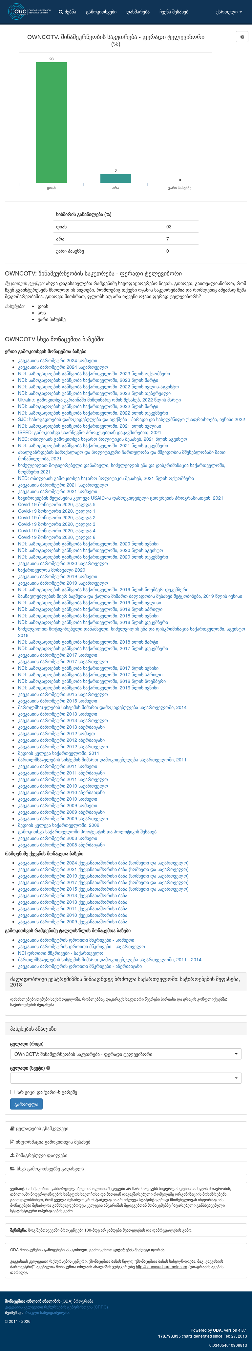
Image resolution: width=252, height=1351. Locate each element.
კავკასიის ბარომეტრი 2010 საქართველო (63, 785)
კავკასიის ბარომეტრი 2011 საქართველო (63, 779)
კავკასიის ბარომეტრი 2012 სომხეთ (56, 733)
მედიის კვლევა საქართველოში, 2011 (58, 753)
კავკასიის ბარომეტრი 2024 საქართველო (63, 367)
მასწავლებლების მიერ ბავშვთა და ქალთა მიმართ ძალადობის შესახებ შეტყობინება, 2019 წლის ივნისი (130, 596)
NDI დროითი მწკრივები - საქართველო (60, 953)
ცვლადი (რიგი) (27, 1043)
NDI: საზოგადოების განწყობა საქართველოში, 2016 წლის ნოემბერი (92, 681)
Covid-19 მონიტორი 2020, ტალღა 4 (56, 530)
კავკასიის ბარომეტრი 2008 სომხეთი (57, 838)
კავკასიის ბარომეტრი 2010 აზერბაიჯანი (61, 792)
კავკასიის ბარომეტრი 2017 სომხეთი (57, 654)
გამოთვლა (26, 1104)
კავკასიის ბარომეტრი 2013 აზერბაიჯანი (61, 726)
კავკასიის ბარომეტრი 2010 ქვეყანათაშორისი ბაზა (72, 915)
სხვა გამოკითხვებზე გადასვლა (50, 1168)
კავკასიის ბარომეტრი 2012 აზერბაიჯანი (61, 740)
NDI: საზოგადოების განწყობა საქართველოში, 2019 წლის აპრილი (90, 609)
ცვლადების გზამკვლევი (42, 1128)
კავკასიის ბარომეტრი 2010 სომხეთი (57, 798)
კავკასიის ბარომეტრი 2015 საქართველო (63, 694)
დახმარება (138, 11)
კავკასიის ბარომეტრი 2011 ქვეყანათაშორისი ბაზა (72, 908)
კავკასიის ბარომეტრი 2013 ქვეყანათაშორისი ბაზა (72, 895)
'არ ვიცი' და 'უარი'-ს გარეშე (47, 1092)
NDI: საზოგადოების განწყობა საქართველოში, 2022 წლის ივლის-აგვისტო (98, 386)
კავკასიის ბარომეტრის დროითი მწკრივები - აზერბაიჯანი (80, 966)
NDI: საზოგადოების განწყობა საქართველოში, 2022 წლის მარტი (88, 406)
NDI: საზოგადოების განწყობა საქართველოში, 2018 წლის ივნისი (88, 615)
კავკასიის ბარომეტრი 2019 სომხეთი (57, 576)
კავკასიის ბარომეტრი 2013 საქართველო (63, 720)
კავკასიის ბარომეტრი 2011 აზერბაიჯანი (61, 772)
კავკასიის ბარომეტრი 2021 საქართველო (63, 484)
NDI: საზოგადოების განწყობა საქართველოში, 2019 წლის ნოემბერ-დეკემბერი (103, 589)
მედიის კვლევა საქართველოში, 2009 (58, 825)
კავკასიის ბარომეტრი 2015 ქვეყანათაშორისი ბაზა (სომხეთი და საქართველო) (103, 888)
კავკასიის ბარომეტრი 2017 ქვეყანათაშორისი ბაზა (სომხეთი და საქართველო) (103, 882)
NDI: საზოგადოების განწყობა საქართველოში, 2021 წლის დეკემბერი (93, 445)
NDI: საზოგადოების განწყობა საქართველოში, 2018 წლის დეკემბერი (93, 622)
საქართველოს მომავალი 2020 (51, 569)
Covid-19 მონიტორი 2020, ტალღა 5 (56, 504)
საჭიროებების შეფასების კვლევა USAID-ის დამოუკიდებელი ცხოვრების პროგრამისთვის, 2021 (120, 497)
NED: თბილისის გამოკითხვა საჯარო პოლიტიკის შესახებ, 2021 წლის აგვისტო (102, 439)
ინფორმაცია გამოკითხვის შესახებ (53, 1141)
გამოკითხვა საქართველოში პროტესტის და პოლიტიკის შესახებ (87, 831)
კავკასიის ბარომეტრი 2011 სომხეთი (57, 766)
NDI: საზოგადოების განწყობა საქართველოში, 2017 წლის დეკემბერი (93, 648)
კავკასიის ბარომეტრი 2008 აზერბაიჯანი (61, 844)
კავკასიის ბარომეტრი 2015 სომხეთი (57, 700)
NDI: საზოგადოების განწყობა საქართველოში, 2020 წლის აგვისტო (90, 550)
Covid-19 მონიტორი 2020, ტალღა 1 (56, 510)
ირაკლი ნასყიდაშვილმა (46, 1312)
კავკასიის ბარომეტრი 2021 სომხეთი (57, 491)
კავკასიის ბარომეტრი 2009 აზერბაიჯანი (61, 812)
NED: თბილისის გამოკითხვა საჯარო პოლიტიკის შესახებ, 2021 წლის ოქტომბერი (106, 478)
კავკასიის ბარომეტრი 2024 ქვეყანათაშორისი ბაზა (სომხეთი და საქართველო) (103, 862)
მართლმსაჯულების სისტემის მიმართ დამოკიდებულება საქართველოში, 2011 (102, 759)
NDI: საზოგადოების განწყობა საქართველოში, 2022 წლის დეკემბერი (93, 412)
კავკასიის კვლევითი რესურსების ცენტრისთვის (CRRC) (56, 1306)
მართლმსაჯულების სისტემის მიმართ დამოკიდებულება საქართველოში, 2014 (102, 707)
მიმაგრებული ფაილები (41, 1155)
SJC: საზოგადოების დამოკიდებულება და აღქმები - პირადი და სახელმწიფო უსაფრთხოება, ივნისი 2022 (131, 419)
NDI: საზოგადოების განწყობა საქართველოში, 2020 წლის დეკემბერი (93, 556)
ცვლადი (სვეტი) (27, 1067)
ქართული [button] (227, 11)
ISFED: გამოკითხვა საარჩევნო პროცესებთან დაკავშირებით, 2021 (89, 432)
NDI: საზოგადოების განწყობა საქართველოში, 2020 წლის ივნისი (88, 543)
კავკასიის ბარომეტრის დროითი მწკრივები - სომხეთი (76, 939)
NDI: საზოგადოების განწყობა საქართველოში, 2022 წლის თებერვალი (94, 393)
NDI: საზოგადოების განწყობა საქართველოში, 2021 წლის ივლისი (89, 425)
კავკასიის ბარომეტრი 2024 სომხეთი (57, 360)
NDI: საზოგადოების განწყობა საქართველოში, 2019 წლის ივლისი (89, 602)
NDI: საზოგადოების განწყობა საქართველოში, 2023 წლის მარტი (88, 380)
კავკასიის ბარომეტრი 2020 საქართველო (63, 563)
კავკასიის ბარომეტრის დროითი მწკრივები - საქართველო (81, 946)
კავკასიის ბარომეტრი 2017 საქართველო (63, 661)
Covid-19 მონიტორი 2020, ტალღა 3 (56, 524)
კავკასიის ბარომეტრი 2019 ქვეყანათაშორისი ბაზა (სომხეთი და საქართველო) (103, 875)
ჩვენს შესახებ (173, 11)
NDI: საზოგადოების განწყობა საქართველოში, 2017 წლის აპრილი (90, 674)
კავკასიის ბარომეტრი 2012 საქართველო (63, 746)
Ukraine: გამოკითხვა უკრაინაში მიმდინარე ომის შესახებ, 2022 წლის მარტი (99, 399)
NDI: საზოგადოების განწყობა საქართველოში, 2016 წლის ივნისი (88, 687)
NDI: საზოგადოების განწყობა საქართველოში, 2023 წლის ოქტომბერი (94, 373)
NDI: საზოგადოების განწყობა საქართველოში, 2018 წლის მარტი (88, 641)
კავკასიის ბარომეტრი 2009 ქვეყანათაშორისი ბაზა (72, 921)
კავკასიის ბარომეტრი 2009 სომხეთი (57, 805)
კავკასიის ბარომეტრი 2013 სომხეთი (57, 713)
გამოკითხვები (101, 11)
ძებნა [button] (70, 11)
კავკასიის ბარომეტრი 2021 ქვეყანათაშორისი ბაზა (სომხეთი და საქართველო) (103, 869)
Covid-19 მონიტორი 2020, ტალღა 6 (56, 537)
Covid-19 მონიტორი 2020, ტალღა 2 (56, 517)
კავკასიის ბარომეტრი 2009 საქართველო (63, 818)
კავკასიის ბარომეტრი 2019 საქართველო (63, 582)
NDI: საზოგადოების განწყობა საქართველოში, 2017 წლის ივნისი (88, 668)
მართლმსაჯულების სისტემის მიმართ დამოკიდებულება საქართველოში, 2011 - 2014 (109, 959)
